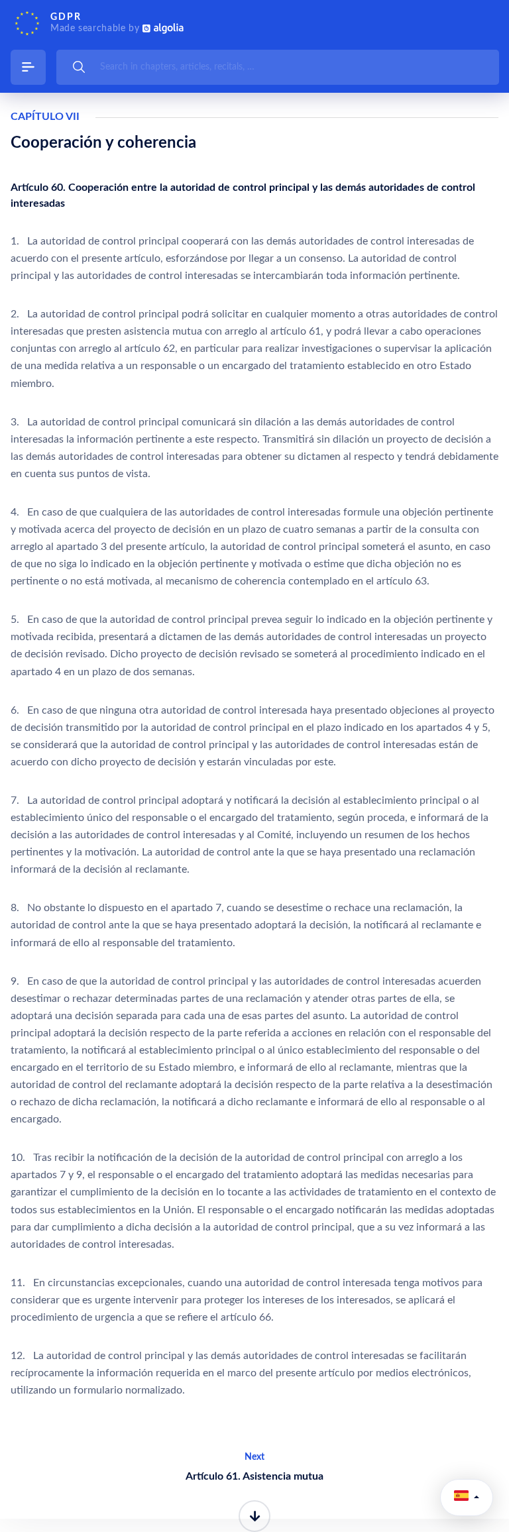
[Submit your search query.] (78, 67)
